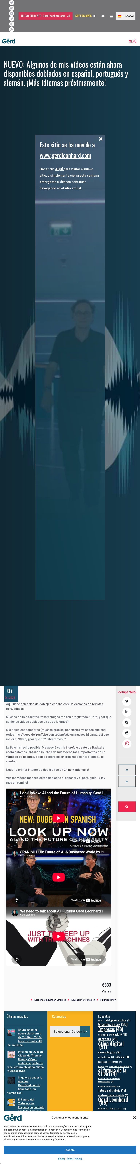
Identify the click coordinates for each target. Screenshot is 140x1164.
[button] (134, 1117)
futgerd (103, 1066)
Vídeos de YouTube (34, 734)
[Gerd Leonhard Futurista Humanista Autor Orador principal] (8, 41)
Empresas (110, 1028)
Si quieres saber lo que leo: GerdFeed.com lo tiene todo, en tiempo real (24, 1085)
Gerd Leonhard (113, 1101)
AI (100, 1020)
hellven (103, 1108)
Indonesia (81, 769)
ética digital (111, 1045)
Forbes (117, 1061)
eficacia (122, 1056)
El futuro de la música (109, 1086)
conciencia (105, 1034)
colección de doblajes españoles (44, 704)
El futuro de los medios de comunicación (109, 1080)
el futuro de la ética (112, 1072)
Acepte (70, 1150)
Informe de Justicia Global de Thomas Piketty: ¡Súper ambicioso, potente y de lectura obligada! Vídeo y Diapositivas (25, 1061)
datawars (107, 1038)
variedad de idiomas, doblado (26, 757)
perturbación (106, 1056)
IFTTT (122, 1108)
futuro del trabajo (112, 1090)
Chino (68, 769)
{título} (61, 1158)
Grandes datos (113, 1024)
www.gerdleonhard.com (65, 155)
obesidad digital (109, 1052)
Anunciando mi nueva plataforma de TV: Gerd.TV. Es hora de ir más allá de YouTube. (24, 1037)
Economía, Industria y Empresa (50, 1000)
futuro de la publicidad (120, 1066)
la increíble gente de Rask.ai (82, 747)
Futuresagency (108, 1000)
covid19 (120, 1034)
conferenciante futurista (113, 1095)
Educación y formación (83, 1000)
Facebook (104, 1061)
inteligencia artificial (117, 1020)
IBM (113, 1108)
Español (128, 16)
